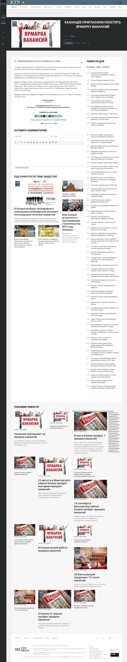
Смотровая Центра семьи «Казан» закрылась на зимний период (103, 141)
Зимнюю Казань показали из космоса (104, 265)
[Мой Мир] (41, 116)
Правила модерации (95, 652)
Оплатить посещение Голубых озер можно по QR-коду (103, 124)
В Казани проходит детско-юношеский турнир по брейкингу (104, 90)
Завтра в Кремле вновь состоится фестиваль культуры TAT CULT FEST (103, 365)
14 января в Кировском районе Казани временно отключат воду (104, 118)
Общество (113, 7)
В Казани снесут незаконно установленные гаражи (100, 339)
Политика (59, 7)
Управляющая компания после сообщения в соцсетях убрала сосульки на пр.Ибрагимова (105, 352)
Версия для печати (48, 123)
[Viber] (52, 116)
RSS (35, 107)
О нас (90, 645)
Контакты (92, 647)
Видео (54, 638)
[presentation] (16, 142)
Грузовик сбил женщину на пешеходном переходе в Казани (102, 218)
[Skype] (58, 116)
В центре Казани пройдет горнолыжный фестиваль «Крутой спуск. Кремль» (103, 75)
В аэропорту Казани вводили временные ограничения (101, 201)
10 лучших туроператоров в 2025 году (104, 185)
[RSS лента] (112, 2)
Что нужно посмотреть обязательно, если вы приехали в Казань (104, 247)
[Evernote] (47, 116)
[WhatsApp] (55, 116)
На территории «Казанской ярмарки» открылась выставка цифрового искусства (104, 259)
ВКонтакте (57, 105)
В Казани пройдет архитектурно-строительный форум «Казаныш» (102, 136)
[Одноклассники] (38, 116)
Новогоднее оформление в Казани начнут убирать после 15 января (103, 96)
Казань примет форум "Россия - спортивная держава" (102, 381)
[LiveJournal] (50, 116)
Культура (76, 7)
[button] (15, 142)
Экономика (67, 7)
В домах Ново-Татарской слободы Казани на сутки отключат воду (103, 370)
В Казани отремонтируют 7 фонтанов (104, 114)
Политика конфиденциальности (98, 654)
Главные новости (36, 7)
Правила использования (96, 651)
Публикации (38, 638)
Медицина (97, 7)
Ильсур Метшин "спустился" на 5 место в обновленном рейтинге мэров (105, 325)
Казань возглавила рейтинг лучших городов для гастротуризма (103, 376)
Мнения (120, 7)
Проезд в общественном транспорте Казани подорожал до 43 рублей (104, 234)
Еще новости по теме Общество (35, 176)
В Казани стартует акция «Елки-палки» (104, 163)
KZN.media (66, 36)
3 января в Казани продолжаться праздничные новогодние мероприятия (105, 275)
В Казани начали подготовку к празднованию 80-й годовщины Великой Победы (102, 345)
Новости (14, 7)
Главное (17, 638)
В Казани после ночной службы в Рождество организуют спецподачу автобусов (103, 179)
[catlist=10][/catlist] (30, 429)
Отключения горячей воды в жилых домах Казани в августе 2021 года (103, 359)
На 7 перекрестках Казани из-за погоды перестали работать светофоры (105, 158)
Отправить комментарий (22, 167)
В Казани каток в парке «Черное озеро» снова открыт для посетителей (105, 167)
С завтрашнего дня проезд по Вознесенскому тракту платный (102, 102)
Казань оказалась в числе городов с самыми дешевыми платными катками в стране (105, 241)
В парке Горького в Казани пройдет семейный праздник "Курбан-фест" (103, 387)
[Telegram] (61, 116)
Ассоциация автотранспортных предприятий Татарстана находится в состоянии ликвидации (104, 108)
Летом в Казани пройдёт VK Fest (102, 80)
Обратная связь (93, 650)
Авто (90, 7)
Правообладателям (94, 655)
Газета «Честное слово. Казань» (98, 658)
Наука (105, 7)
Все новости (24, 7)
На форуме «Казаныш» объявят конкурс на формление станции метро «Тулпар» (104, 332)
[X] (44, 116)
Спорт (84, 7)
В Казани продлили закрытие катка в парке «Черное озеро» (104, 190)
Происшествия (48, 7)
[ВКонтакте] (36, 116)
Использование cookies (95, 657)
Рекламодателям (94, 648)
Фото (47, 638)
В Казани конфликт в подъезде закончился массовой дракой (102, 292)
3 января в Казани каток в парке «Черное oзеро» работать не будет (103, 270)
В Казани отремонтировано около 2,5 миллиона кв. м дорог (104, 229)
